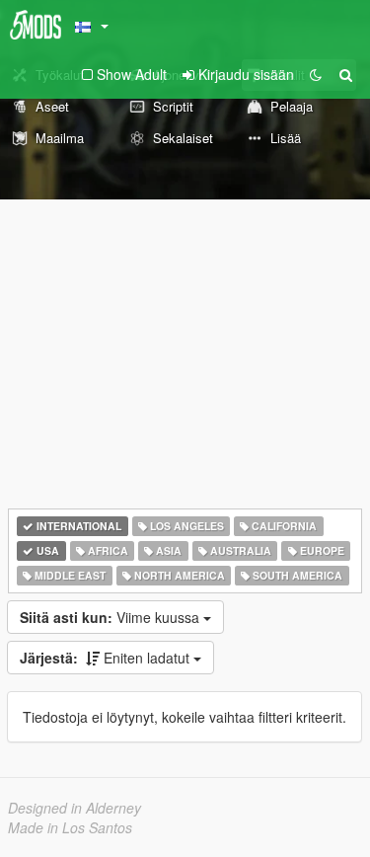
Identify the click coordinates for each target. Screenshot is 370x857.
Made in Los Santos (70, 827)
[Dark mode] (316, 74)
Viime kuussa (111, 617)
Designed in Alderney (74, 808)
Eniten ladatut (106, 657)
